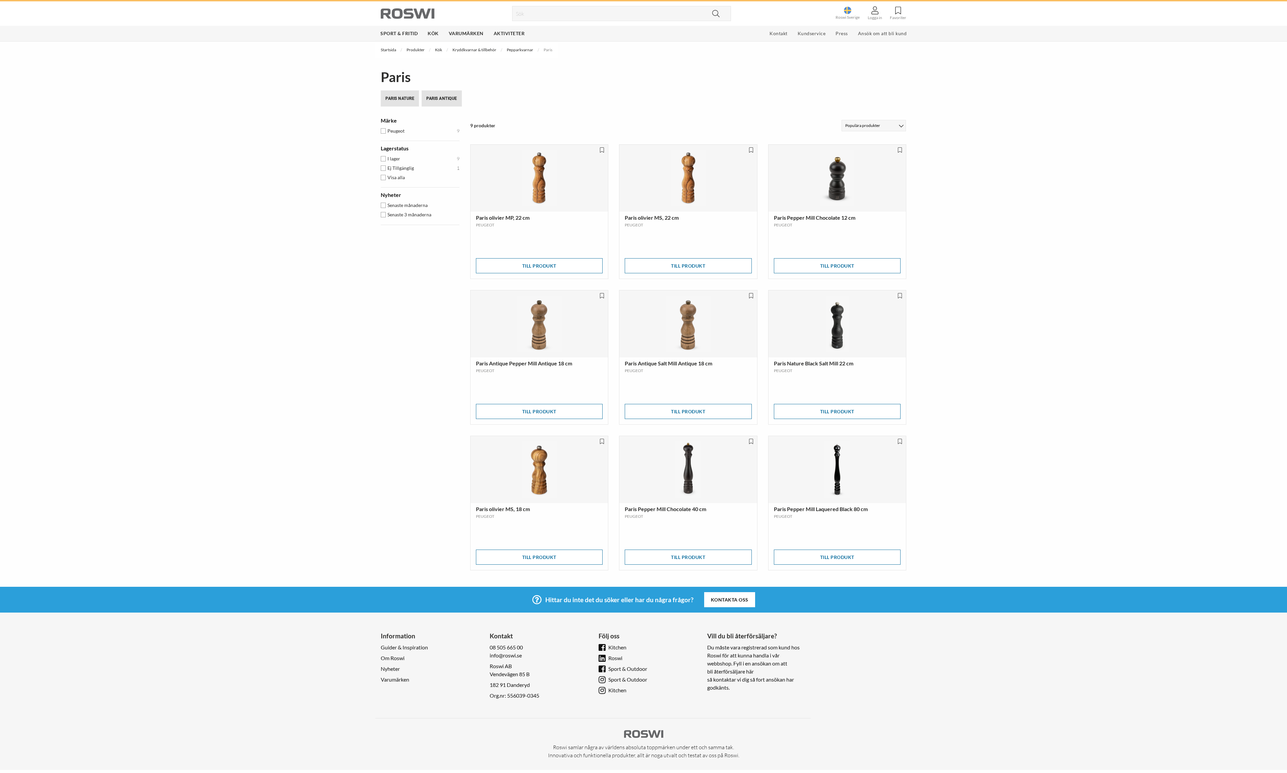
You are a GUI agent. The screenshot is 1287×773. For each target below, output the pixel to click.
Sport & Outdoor (627, 668)
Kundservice (812, 33)
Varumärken (466, 33)
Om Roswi (393, 658)
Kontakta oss (729, 600)
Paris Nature (399, 98)
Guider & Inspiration (404, 647)
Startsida (388, 49)
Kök (433, 33)
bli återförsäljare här (730, 671)
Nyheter (390, 668)
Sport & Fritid (399, 33)
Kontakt (779, 33)
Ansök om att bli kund (882, 33)
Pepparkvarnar (520, 49)
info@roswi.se (506, 655)
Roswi (615, 658)
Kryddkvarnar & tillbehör (474, 49)
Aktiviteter (509, 33)
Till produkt (539, 266)
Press (842, 33)
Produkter (416, 49)
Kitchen (617, 647)
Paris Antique (441, 98)
